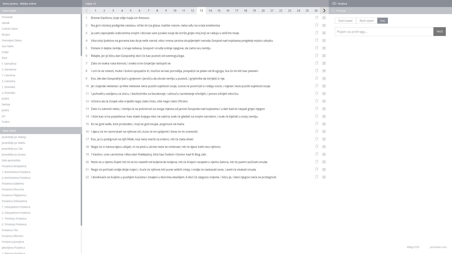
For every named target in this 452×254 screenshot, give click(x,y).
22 (280, 11)
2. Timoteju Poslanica (14, 224)
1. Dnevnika (8, 87)
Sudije (5, 52)
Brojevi (6, 34)
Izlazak (6, 23)
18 (245, 11)
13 (201, 11)
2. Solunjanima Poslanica (16, 212)
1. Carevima (8, 75)
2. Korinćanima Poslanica (16, 177)
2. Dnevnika (8, 92)
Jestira (5, 110)
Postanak (7, 17)
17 (236, 11)
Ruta (4, 57)
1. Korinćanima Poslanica (16, 172)
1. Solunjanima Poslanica (16, 206)
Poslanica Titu (10, 230)
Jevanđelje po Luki (12, 148)
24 (298, 11)
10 (174, 11)
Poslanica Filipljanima (14, 195)
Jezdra (5, 98)
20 (263, 11)
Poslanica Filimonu (12, 236)
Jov (3, 116)
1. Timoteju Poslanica (14, 218)
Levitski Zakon (10, 28)
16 (227, 11)
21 (271, 11)
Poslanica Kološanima (14, 201)
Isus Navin (8, 46)
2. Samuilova (9, 69)
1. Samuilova (9, 63)
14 (210, 11)
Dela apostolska (11, 160)
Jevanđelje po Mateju (14, 137)
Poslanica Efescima (13, 189)
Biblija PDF (413, 247)
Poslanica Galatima (13, 183)
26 (316, 11)
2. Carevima (8, 81)
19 (254, 11)
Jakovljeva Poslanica (13, 247)
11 (183, 11)
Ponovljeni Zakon (12, 40)
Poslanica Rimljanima (14, 166)
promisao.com (438, 247)
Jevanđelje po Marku (13, 142)
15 (219, 11)
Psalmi (5, 121)
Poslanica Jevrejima (13, 241)
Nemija (6, 104)
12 (192, 11)
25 (307, 11)
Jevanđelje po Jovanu (14, 154)
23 (289, 11)
